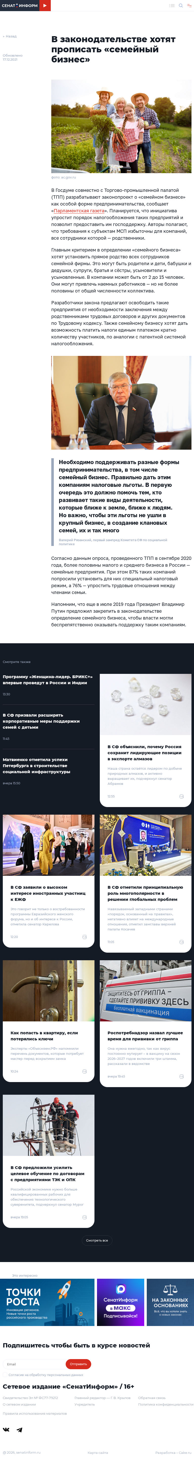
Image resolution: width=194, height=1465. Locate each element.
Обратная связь (151, 1398)
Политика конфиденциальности (165, 1404)
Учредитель (85, 1404)
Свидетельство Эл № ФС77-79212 (30, 1398)
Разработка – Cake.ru (173, 1453)
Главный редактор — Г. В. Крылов (103, 1398)
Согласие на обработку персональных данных (46, 1375)
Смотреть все (97, 1240)
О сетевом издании (19, 1404)
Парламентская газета (79, 210)
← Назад (10, 36)
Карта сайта (98, 1453)
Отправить (78, 1364)
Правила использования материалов (35, 1413)
